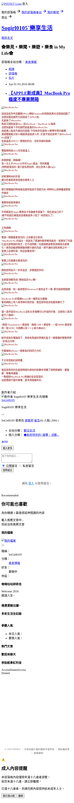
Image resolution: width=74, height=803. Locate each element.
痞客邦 (29, 420)
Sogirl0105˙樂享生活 (27, 28)
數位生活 (29, 430)
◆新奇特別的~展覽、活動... (41, 434)
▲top (4, 441)
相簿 (11, 69)
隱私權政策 (64, 749)
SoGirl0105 (8, 400)
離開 (20, 796)
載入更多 (7, 448)
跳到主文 (7, 37)
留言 (37, 420)
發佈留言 (7, 470)
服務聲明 (38, 753)
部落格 (13, 73)
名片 (11, 77)
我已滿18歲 (9, 796)
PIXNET (17, 749)
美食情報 (31, 62)
